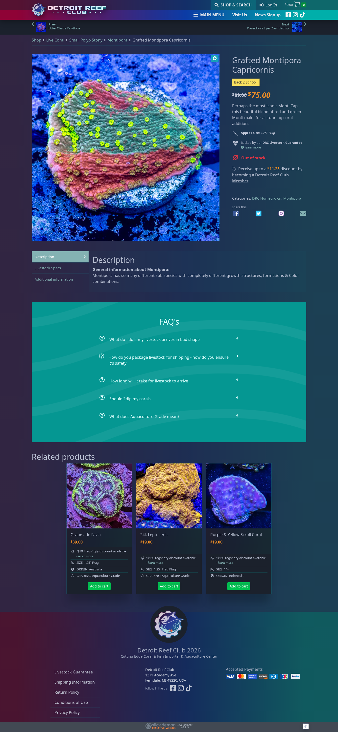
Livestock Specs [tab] (48, 268)
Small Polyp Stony (85, 40)
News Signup (268, 15)
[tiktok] (302, 15)
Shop (36, 40)
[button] (214, 58)
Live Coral (55, 40)
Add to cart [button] (99, 586)
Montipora (117, 40)
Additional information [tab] (54, 279)
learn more (252, 147)
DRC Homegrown (266, 198)
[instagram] (295, 15)
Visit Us (239, 15)
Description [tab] (44, 256)
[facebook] (288, 15)
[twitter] (258, 213)
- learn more (84, 556)
